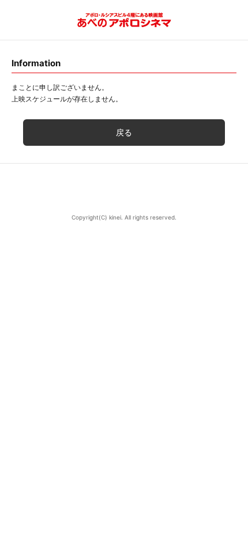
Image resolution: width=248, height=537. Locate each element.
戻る (124, 132)
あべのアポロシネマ (124, 20)
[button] (124, 189)
